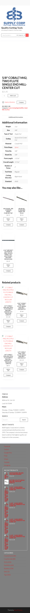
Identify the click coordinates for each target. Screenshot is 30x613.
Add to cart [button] (8, 219)
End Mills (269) (9, 565)
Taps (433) (7, 575)
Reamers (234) (8, 568)
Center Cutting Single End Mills (16, 108)
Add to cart (13, 95)
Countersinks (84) (9, 559)
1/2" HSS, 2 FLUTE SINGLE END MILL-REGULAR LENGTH (17, 481)
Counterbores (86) (10, 556)
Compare (21, 102)
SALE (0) (6, 572)
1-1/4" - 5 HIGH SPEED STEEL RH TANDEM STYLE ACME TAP (17, 520)
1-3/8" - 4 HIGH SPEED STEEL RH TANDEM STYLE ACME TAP (17, 504)
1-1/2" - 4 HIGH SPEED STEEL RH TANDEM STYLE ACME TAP (17, 488)
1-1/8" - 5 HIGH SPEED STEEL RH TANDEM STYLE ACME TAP (17, 536)
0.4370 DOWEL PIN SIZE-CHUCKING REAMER (16, 473)
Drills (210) (7, 562)
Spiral (16, 147)
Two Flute (7, 109)
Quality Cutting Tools (12, 27)
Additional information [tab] (16, 117)
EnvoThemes (18, 610)
